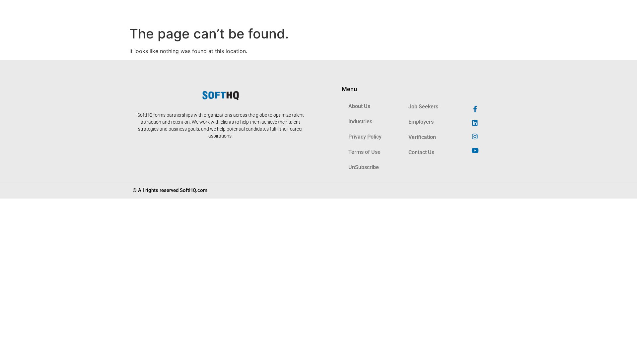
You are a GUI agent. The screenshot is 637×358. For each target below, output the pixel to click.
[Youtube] (475, 150)
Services (300, 11)
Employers (403, 11)
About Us (247, 11)
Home (220, 11)
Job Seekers (367, 11)
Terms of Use (364, 152)
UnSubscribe (363, 167)
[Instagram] (475, 137)
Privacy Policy (365, 137)
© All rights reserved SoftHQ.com (170, 190)
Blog (274, 11)
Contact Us (421, 152)
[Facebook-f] (475, 109)
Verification (439, 11)
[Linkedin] (475, 123)
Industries (332, 11)
